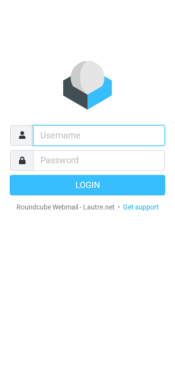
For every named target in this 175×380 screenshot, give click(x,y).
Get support (141, 207)
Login (87, 185)
